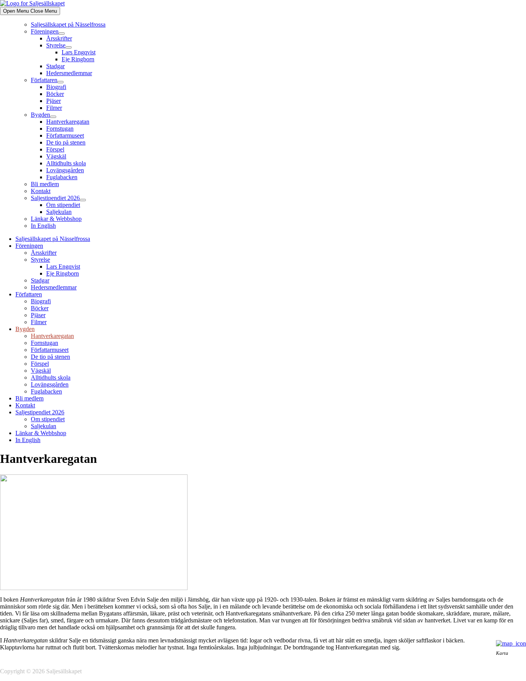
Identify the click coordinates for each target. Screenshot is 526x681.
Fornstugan (60, 128)
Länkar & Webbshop (56, 218)
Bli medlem (45, 184)
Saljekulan (59, 212)
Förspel (55, 149)
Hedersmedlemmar (69, 73)
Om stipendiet (63, 205)
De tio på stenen (65, 142)
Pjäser (53, 101)
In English (43, 225)
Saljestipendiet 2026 (55, 198)
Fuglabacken (61, 177)
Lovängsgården (65, 170)
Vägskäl (56, 156)
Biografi (56, 87)
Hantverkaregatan (67, 121)
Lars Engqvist (78, 52)
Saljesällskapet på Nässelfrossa (68, 24)
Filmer (54, 107)
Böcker (55, 94)
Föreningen (45, 31)
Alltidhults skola (66, 163)
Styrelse (55, 45)
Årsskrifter (59, 38)
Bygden (40, 114)
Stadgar (55, 66)
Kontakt (40, 191)
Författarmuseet (65, 135)
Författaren (44, 80)
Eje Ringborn (78, 59)
